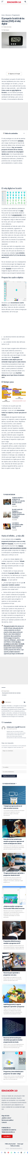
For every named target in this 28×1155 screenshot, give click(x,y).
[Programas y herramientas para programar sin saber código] (14, 1060)
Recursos (8, 15)
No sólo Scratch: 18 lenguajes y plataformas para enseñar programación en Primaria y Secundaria (18, 513)
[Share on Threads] (21, 1152)
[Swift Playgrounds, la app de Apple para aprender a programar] (14, 993)
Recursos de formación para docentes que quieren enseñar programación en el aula (13, 1040)
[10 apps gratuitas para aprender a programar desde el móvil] (14, 862)
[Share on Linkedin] (14, 1152)
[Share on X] (5, 1152)
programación (17, 215)
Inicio (3, 15)
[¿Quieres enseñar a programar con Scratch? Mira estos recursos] (14, 895)
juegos (10, 638)
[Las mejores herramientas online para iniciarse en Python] (7, 526)
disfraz (4, 375)
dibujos (4, 580)
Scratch (8, 268)
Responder (22, 727)
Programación (16, 15)
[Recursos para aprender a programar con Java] (14, 962)
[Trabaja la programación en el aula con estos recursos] (14, 795)
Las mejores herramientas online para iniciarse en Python (17, 525)
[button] (3, 1)
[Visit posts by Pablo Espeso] (3, 702)
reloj (13, 90)
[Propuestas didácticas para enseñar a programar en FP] (14, 930)
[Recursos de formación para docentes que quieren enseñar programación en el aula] (14, 1027)
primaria (20, 141)
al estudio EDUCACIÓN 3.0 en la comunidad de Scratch (14, 646)
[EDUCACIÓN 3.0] (14, 1)
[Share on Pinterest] (8, 1152)
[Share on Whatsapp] (11, 1152)
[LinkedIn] (24, 702)
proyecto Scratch (9, 626)
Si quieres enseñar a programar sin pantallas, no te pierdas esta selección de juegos (18, 501)
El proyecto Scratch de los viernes (11, 693)
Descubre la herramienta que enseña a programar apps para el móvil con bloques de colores (14, 841)
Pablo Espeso (6, 30)
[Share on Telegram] (18, 1152)
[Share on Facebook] (1, 1152)
